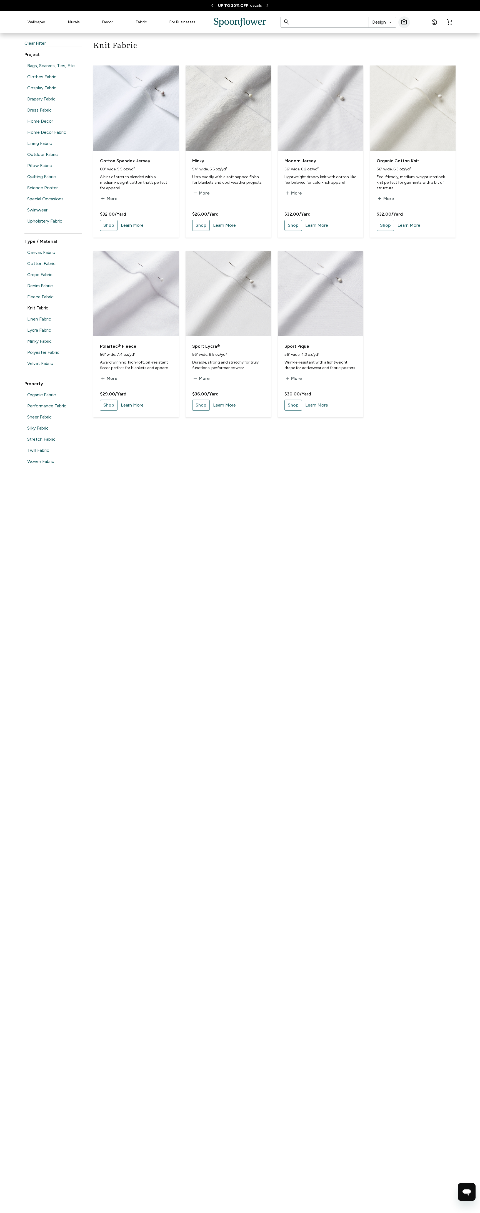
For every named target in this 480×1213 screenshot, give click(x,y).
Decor (107, 22)
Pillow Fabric (39, 165)
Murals (74, 22)
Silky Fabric (38, 428)
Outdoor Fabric (42, 154)
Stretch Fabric (41, 439)
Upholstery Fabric (44, 221)
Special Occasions (45, 198)
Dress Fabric (39, 110)
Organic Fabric (41, 394)
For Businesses (182, 22)
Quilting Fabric (41, 176)
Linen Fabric (39, 319)
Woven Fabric (40, 461)
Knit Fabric (37, 308)
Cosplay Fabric (41, 87)
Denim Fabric (40, 285)
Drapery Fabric (41, 99)
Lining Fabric (39, 143)
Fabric (141, 22)
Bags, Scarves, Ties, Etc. (51, 65)
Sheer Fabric (39, 417)
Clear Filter (35, 43)
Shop (108, 225)
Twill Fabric (38, 450)
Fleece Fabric (40, 296)
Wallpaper (36, 22)
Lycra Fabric (39, 330)
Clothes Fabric (41, 76)
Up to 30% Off (233, 5)
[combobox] (382, 22)
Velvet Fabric (40, 363)
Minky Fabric (39, 341)
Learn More (132, 225)
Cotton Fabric (41, 263)
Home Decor (40, 121)
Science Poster (42, 187)
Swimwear (37, 210)
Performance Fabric (46, 405)
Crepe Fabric (39, 274)
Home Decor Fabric (46, 132)
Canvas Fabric (41, 252)
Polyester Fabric (43, 352)
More (109, 198)
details (256, 5)
